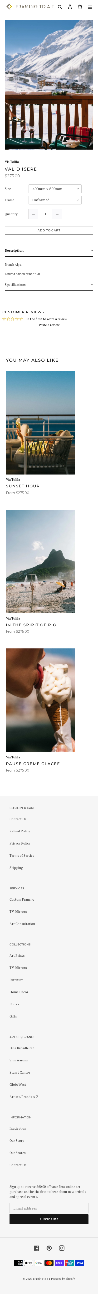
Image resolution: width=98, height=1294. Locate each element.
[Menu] (90, 6)
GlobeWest (18, 1084)
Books (14, 1004)
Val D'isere (21, 169)
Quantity (11, 214)
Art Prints (17, 955)
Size (8, 189)
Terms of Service (22, 855)
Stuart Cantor (20, 1072)
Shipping (16, 867)
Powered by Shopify (63, 1278)
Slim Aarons (19, 1060)
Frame (9, 200)
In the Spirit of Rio (31, 625)
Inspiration (18, 1128)
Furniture (16, 979)
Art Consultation (22, 923)
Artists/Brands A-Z (24, 1096)
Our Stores (18, 1152)
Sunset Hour (23, 486)
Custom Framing (22, 899)
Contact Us (18, 819)
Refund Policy (20, 831)
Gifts (13, 1016)
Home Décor (19, 992)
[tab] (49, 251)
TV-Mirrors (18, 911)
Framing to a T (41, 1278)
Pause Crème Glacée (33, 764)
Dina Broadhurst (22, 1048)
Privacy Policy (20, 843)
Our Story (17, 1140)
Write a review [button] (49, 325)
